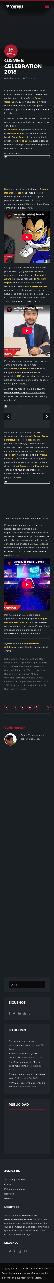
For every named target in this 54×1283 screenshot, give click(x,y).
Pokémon (9, 677)
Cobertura (31, 78)
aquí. (24, 383)
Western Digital (19, 689)
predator (20, 677)
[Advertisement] (27, 865)
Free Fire (18, 666)
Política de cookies (14, 1189)
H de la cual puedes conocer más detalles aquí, (25, 393)
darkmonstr (12, 78)
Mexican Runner (21, 674)
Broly (14, 662)
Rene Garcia (30, 685)
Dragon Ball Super (28, 662)
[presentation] (7, 416)
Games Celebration (34, 666)
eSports (43, 662)
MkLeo (34, 674)
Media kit (9, 1198)
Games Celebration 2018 (17, 670)
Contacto (9, 1184)
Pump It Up (17, 685)
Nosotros (9, 1193)
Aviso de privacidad (15, 1179)
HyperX (35, 670)
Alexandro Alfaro (29, 659)
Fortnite (8, 666)
